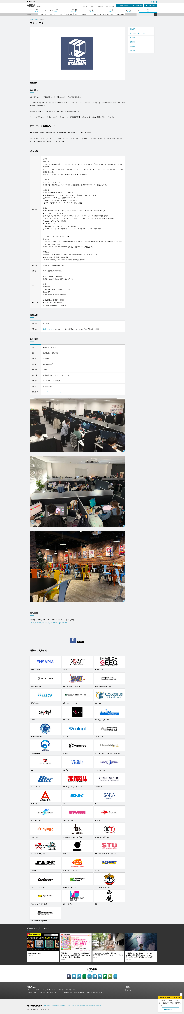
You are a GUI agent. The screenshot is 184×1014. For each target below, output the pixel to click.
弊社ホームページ (49, 329)
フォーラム (92, 6)
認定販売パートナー (79, 992)
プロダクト (68, 990)
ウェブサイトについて (71, 1005)
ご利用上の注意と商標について (58, 1005)
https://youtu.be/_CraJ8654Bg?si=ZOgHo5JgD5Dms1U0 (48, 623)
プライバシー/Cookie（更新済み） (93, 1005)
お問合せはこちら (171, 1009)
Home (31, 19)
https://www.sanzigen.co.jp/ (52, 392)
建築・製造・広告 (51, 992)
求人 (36, 19)
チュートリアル (36, 990)
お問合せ (100, 6)
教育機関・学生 (68, 992)
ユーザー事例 (46, 990)
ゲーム (36, 992)
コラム (28, 990)
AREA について (47, 1005)
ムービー (54, 990)
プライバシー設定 (81, 1005)
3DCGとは (29, 992)
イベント (61, 990)
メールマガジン (109, 6)
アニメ (60, 992)
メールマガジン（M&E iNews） (95, 992)
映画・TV (42, 992)
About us (84, 6)
